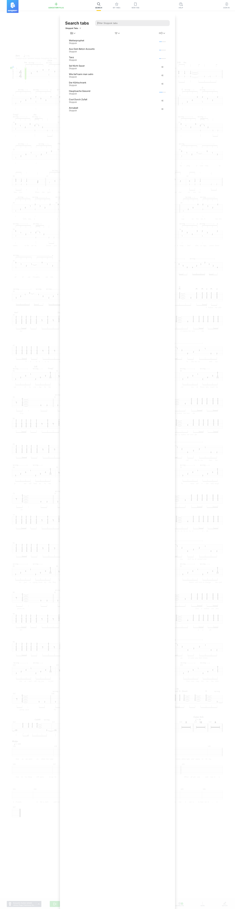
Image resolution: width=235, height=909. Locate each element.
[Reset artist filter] (80, 28)
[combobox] (73, 33)
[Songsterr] (12, 6)
